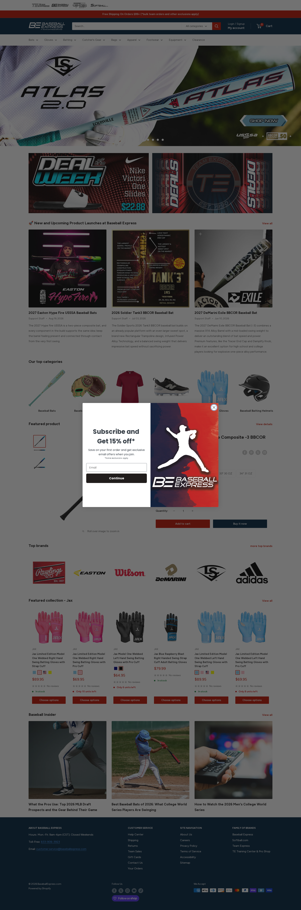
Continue (116, 478)
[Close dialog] (214, 407)
